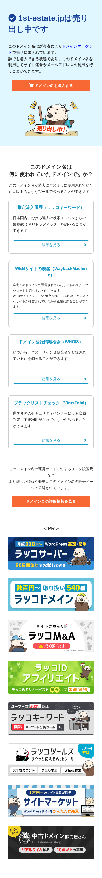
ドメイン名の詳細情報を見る (51, 501)
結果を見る (51, 245)
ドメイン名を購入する (54, 86)
